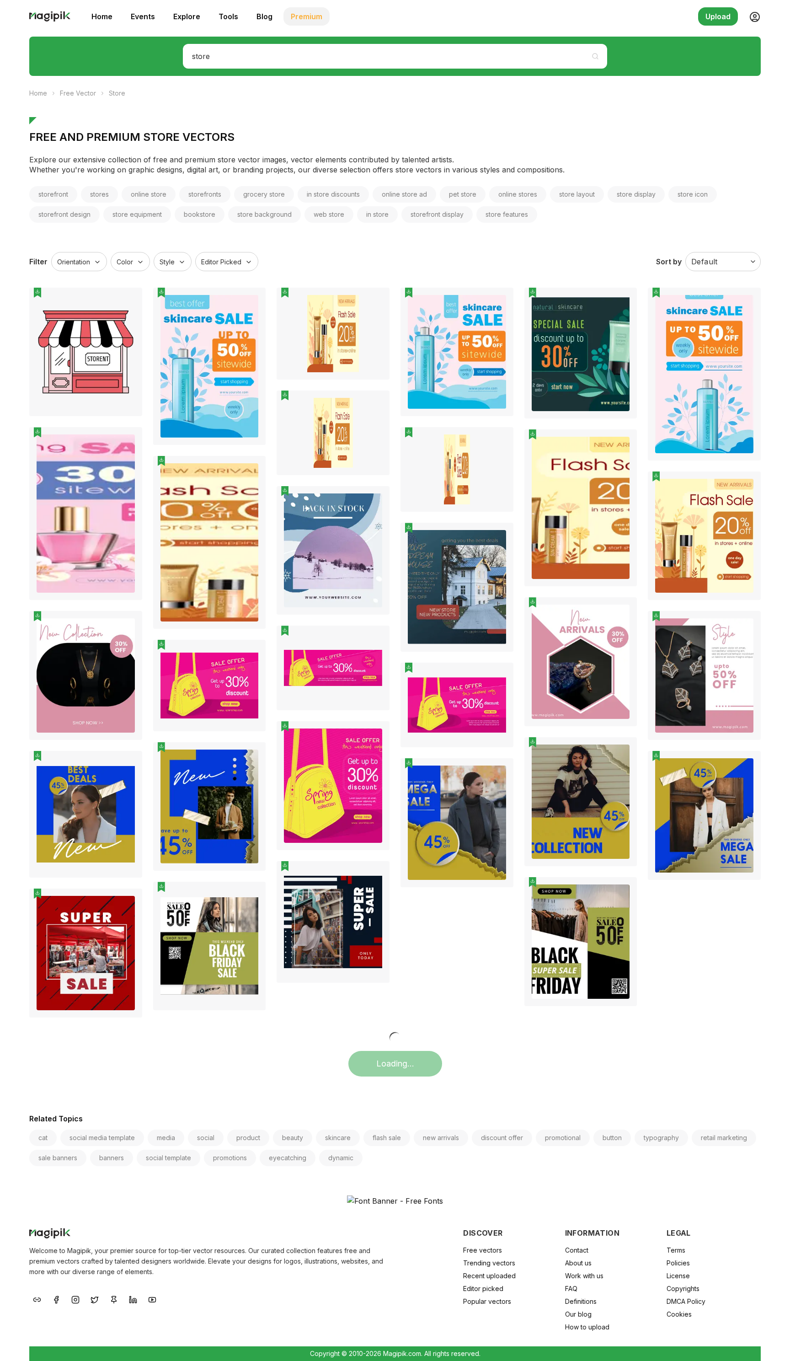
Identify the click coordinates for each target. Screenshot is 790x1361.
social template (168, 1158)
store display (636, 194)
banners (111, 1158)
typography (661, 1137)
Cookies (679, 1314)
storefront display (437, 214)
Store (117, 93)
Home (101, 16)
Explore (186, 16)
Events (143, 16)
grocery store (264, 194)
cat (43, 1137)
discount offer (502, 1137)
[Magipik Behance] (37, 1298)
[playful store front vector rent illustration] (86, 352)
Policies (678, 1263)
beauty (292, 1137)
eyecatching (287, 1158)
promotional (563, 1137)
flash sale (387, 1137)
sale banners (57, 1158)
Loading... (395, 1063)
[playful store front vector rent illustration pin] (128, 301)
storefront (53, 194)
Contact (576, 1250)
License (678, 1276)
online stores (517, 194)
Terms (676, 1250)
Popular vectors (487, 1301)
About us (578, 1263)
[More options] (130, 420)
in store (377, 214)
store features (507, 214)
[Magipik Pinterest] (114, 1298)
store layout (577, 194)
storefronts (204, 194)
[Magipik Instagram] (75, 1298)
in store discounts (333, 194)
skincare (338, 1137)
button (612, 1137)
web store (329, 214)
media (166, 1137)
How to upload (587, 1327)
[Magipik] (49, 16)
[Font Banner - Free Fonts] (395, 1200)
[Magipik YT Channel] (152, 1298)
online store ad (404, 194)
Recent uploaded (489, 1276)
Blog (264, 16)
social (205, 1137)
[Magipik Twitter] (94, 1298)
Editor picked (483, 1288)
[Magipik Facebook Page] (56, 1298)
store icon (693, 194)
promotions (230, 1158)
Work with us (584, 1276)
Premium (306, 16)
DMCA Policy (686, 1301)
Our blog (578, 1314)
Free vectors (482, 1250)
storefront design (64, 214)
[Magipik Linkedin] (133, 1298)
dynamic (340, 1158)
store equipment (137, 214)
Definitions (581, 1301)
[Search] (595, 56)
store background (264, 214)
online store (148, 194)
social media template (102, 1137)
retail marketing (724, 1137)
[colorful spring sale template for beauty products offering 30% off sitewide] (86, 513)
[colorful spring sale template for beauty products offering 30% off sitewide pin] (128, 440)
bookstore (199, 214)
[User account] (751, 16)
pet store (462, 194)
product (248, 1137)
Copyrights (683, 1288)
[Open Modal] (128, 323)
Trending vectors (489, 1263)
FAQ (571, 1288)
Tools (228, 16)
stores (99, 194)
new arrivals (441, 1137)
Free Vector (78, 93)
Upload (718, 16)
